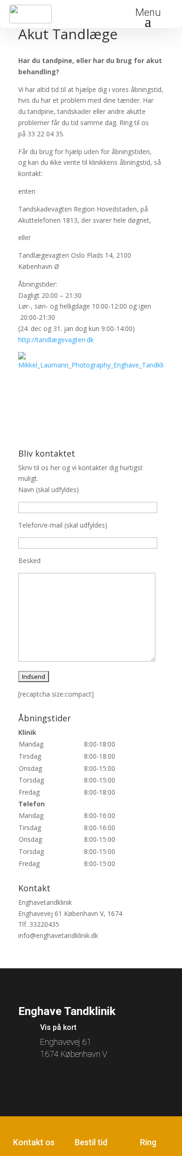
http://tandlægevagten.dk (56, 339)
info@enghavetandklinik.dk (58, 935)
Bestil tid (91, 1142)
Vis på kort (58, 1027)
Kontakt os (34, 1142)
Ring (148, 1142)
